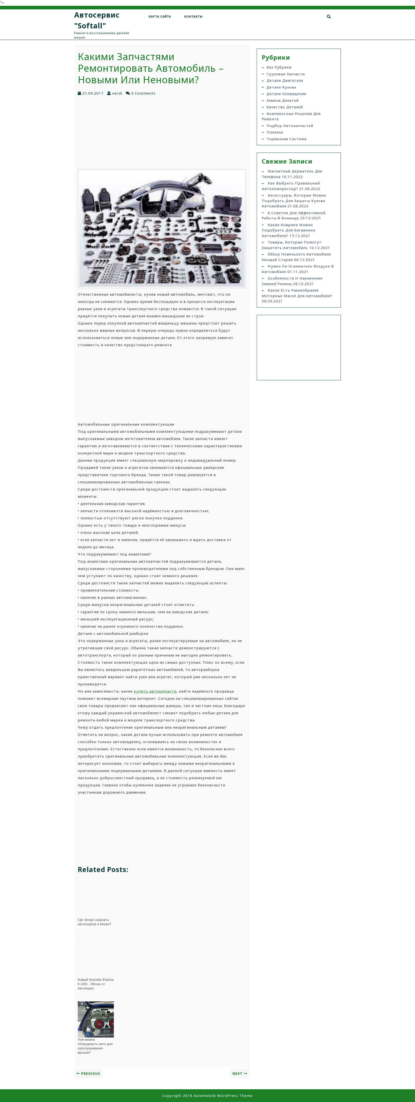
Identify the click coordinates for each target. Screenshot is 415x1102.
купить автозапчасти (155, 691)
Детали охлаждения (286, 93)
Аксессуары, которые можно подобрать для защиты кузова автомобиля (294, 200)
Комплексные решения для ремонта (291, 116)
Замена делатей (283, 100)
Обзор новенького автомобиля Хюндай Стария (296, 257)
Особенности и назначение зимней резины (292, 281)
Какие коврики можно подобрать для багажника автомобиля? (288, 230)
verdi (117, 93)
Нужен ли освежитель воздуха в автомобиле (298, 269)
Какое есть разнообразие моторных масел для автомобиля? (297, 293)
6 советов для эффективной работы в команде (293, 215)
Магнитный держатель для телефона (292, 174)
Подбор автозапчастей (290, 125)
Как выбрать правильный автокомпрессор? (291, 186)
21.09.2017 (93, 93)
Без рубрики (279, 67)
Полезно (275, 132)
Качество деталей (285, 106)
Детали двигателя (285, 80)
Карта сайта (160, 16)
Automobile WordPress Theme (223, 1095)
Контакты (193, 16)
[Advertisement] (162, 132)
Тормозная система (286, 138)
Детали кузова (281, 87)
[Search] (329, 16)
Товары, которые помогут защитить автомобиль (292, 245)
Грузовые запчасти (286, 73)
